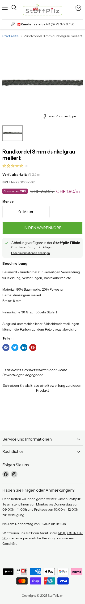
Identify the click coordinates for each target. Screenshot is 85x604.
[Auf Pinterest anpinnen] (32, 347)
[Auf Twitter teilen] (14, 347)
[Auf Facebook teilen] (5, 347)
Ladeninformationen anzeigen (30, 253)
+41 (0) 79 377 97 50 (60, 24)
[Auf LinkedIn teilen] (23, 347)
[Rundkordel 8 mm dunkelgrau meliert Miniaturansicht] (12, 133)
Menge (8, 201)
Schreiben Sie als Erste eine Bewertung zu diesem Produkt (42, 388)
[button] (42, 166)
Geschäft (9, 543)
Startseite (10, 36)
